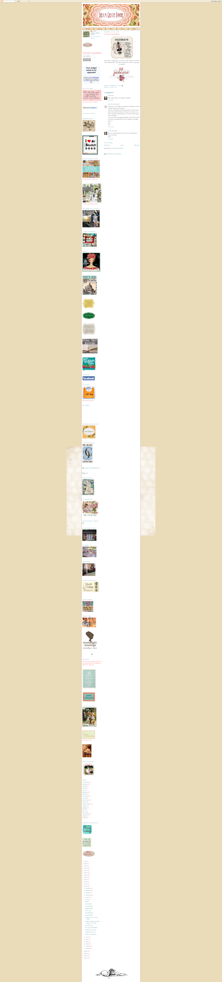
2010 (85, 886)
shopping (84, 816)
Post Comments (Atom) (117, 148)
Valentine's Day (86, 804)
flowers (84, 812)
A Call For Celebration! (112, 34)
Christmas (84, 784)
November (88, 890)
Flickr (111, 29)
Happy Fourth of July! (90, 929)
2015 (85, 875)
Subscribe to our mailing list (92, 53)
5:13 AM (110, 139)
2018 (85, 868)
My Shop (88, 29)
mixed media (85, 814)
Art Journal (85, 782)
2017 (85, 870)
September (88, 895)
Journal (84, 798)
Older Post (137, 145)
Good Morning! (89, 915)
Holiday (84, 794)
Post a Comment (108, 142)
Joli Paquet (85, 796)
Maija (109, 95)
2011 (85, 884)
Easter (84, 788)
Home (122, 145)
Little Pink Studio (112, 104)
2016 (85, 872)
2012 (85, 881)
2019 (85, 866)
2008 (85, 953)
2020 (85, 863)
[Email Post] (121, 85)
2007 (85, 955)
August (87, 897)
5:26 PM (110, 100)
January (88, 948)
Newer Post (107, 145)
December (88, 888)
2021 (85, 861)
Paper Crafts (85, 800)
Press (122, 29)
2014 (85, 877)
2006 (85, 958)
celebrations (113, 87)
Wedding (84, 808)
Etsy (83, 790)
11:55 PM (111, 127)
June (87, 937)
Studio (134, 29)
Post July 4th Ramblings (91, 927)
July (87, 899)
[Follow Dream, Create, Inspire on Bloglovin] (89, 108)
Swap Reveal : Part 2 (90, 932)
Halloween (84, 792)
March (87, 944)
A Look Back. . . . (89, 904)
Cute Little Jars (89, 925)
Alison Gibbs (111, 130)
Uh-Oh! (87, 901)
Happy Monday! (89, 908)
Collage (84, 786)
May (87, 939)
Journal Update (89, 906)
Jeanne (94, 31)
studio (83, 817)
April (87, 941)
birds (83, 810)
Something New (89, 913)
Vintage (84, 806)
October (88, 892)
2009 (85, 951)
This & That (88, 910)
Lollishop (99, 29)
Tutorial (84, 802)
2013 (85, 879)
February (88, 946)
